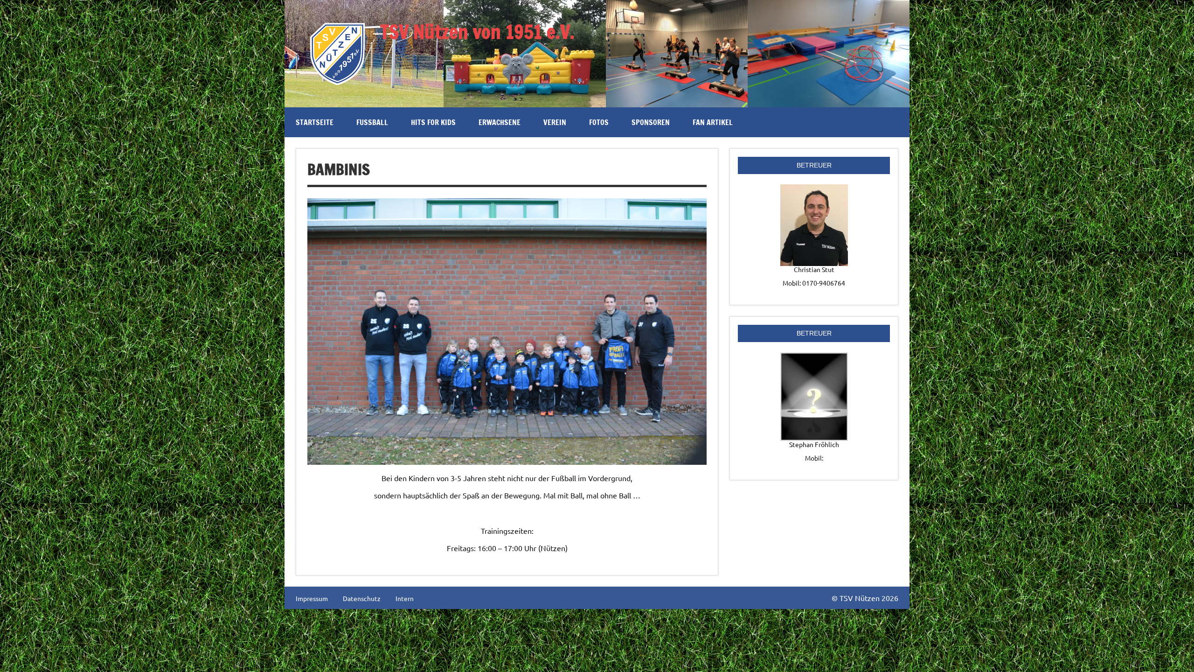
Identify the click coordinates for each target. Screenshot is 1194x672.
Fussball (372, 122)
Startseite (314, 122)
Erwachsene (500, 122)
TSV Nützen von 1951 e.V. (477, 31)
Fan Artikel (713, 122)
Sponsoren (651, 122)
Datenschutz (362, 598)
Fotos (599, 122)
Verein (554, 122)
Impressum (312, 598)
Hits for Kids (433, 122)
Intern (405, 598)
